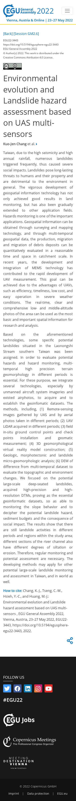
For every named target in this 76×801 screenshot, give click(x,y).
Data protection (38, 793)
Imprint (13, 793)
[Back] (8, 33)
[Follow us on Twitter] (7, 689)
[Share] (69, 642)
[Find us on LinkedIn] (28, 689)
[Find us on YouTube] (49, 689)
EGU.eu (62, 793)
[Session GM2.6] (26, 33)
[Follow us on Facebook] (18, 689)
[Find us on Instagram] (38, 689)
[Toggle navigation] (67, 11)
